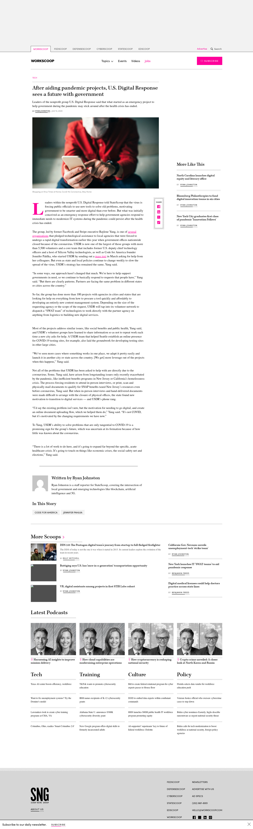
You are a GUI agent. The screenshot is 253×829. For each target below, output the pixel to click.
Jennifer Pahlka (72, 512)
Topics (105, 61)
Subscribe (211, 60)
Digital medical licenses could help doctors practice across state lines (194, 585)
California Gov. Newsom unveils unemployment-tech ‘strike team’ (188, 546)
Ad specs (197, 796)
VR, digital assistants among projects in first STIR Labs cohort (97, 586)
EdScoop (144, 48)
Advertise (202, 48)
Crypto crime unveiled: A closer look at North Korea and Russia (197, 661)
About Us (37, 809)
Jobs (148, 61)
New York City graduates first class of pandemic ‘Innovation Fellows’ (197, 218)
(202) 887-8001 (200, 803)
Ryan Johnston (42, 111)
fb (193, 816)
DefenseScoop (82, 48)
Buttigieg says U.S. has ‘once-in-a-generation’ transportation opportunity (103, 565)
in (204, 816)
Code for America (46, 512)
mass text (100, 256)
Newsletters (200, 781)
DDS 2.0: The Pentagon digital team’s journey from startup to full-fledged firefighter (110, 545)
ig (209, 816)
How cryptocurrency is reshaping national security (149, 661)
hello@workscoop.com (207, 810)
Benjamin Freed (180, 573)
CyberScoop (104, 48)
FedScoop (60, 48)
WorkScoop (40, 48)
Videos (135, 61)
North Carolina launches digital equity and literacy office (196, 177)
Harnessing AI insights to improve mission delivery (53, 661)
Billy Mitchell (71, 558)
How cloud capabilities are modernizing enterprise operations (101, 661)
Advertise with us (203, 789)
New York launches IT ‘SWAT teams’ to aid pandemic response (193, 565)
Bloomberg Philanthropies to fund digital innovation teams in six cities (198, 197)
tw (199, 816)
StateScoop (125, 48)
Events (122, 61)
